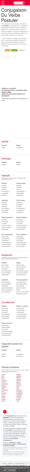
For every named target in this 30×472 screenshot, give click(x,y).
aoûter (3, 388)
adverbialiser (19, 393)
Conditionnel (8, 302)
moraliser (18, 398)
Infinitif (5, 141)
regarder (7, 371)
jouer (11, 371)
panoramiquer (5, 384)
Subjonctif (7, 255)
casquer (3, 401)
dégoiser (18, 374)
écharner (4, 396)
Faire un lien (15, 465)
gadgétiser (19, 376)
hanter (18, 387)
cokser (18, 401)
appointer (18, 379)
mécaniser (4, 393)
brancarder (4, 381)
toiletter (3, 398)
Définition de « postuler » (15, 442)
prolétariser (19, 390)
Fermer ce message (21, 470)
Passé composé (7, 217)
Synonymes (14, 50)
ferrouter (4, 399)
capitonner (19, 396)
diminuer (18, 399)
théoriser (18, 377)
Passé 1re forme (22, 306)
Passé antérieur (21, 217)
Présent (4, 145)
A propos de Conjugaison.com (10, 439)
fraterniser (4, 387)
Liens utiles (22, 465)
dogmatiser (19, 394)
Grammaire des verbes (8, 445)
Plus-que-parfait (7, 234)
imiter (3, 377)
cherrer (3, 394)
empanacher (19, 391)
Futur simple (20, 200)
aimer (27, 370)
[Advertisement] (15, 69)
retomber (18, 381)
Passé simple (20, 183)
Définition (8, 50)
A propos (5, 463)
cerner (3, 379)
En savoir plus (12, 470)
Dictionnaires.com (22, 444)
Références (10, 463)
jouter (3, 376)
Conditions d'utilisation (20, 463)
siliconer (4, 385)
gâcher (18, 382)
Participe (6, 158)
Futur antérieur (21, 234)
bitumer (3, 374)
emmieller (18, 384)
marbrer (3, 382)
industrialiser (5, 390)
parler (3, 371)
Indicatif (6, 175)
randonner (18, 385)
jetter (3, 391)
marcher (15, 371)
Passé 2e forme (7, 323)
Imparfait (5, 200)
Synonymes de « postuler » (10, 444)
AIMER (9, 92)
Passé (18, 145)
